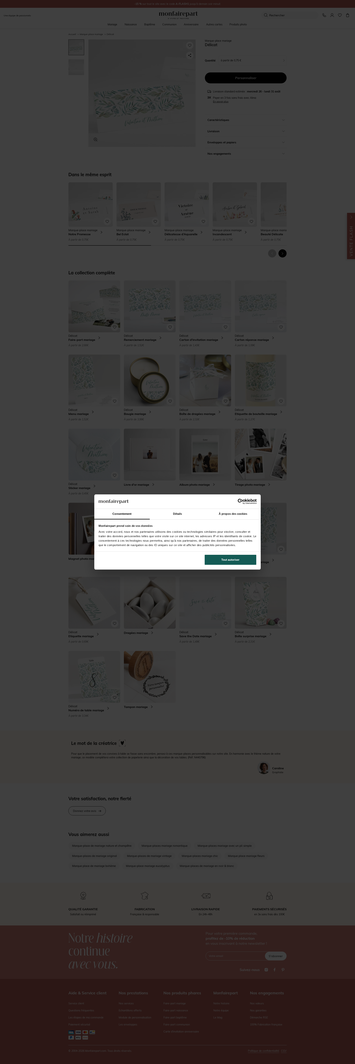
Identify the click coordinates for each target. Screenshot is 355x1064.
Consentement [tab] (121, 513)
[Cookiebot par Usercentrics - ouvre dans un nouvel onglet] (240, 501)
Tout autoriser (230, 559)
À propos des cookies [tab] (233, 513)
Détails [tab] (177, 513)
